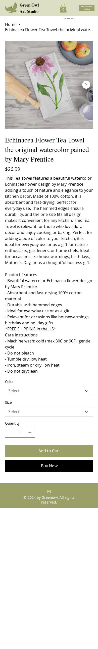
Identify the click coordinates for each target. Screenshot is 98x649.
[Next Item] (86, 85)
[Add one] (30, 433)
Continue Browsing (69, 18)
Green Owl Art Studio (29, 8)
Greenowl (50, 497)
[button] (63, 8)
